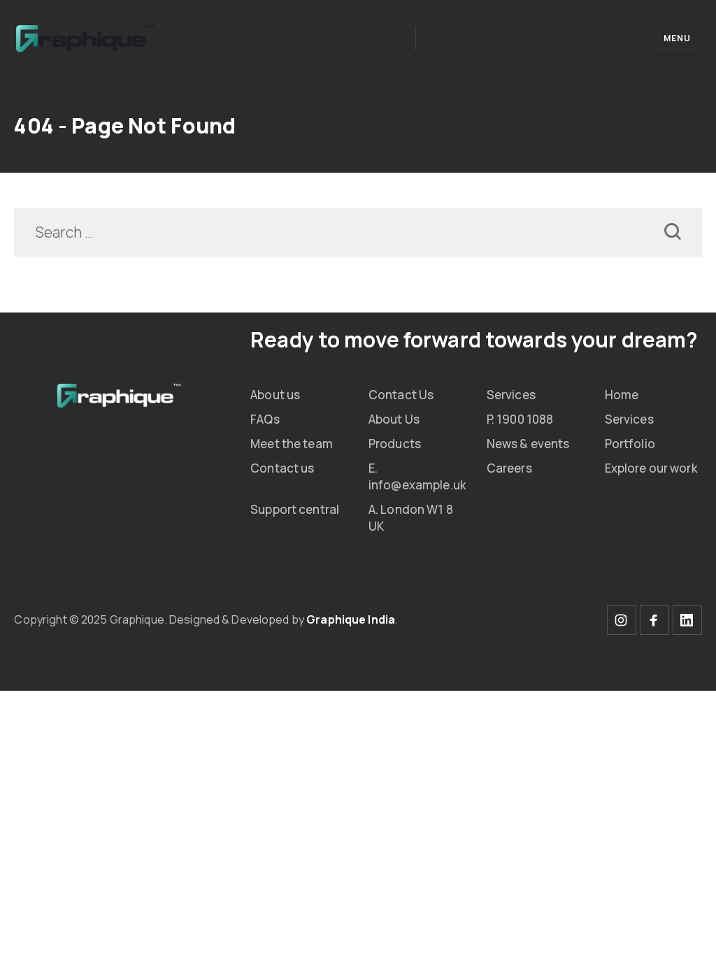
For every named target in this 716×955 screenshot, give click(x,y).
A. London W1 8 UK (410, 517)
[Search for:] (357, 233)
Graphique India (350, 619)
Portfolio (630, 444)
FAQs (265, 419)
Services (511, 395)
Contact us (282, 468)
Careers (509, 468)
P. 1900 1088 (520, 419)
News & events (528, 444)
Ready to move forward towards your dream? (474, 339)
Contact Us (401, 395)
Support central (294, 509)
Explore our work (651, 468)
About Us (394, 419)
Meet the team (291, 444)
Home (622, 395)
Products (394, 444)
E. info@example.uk (417, 476)
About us (275, 395)
